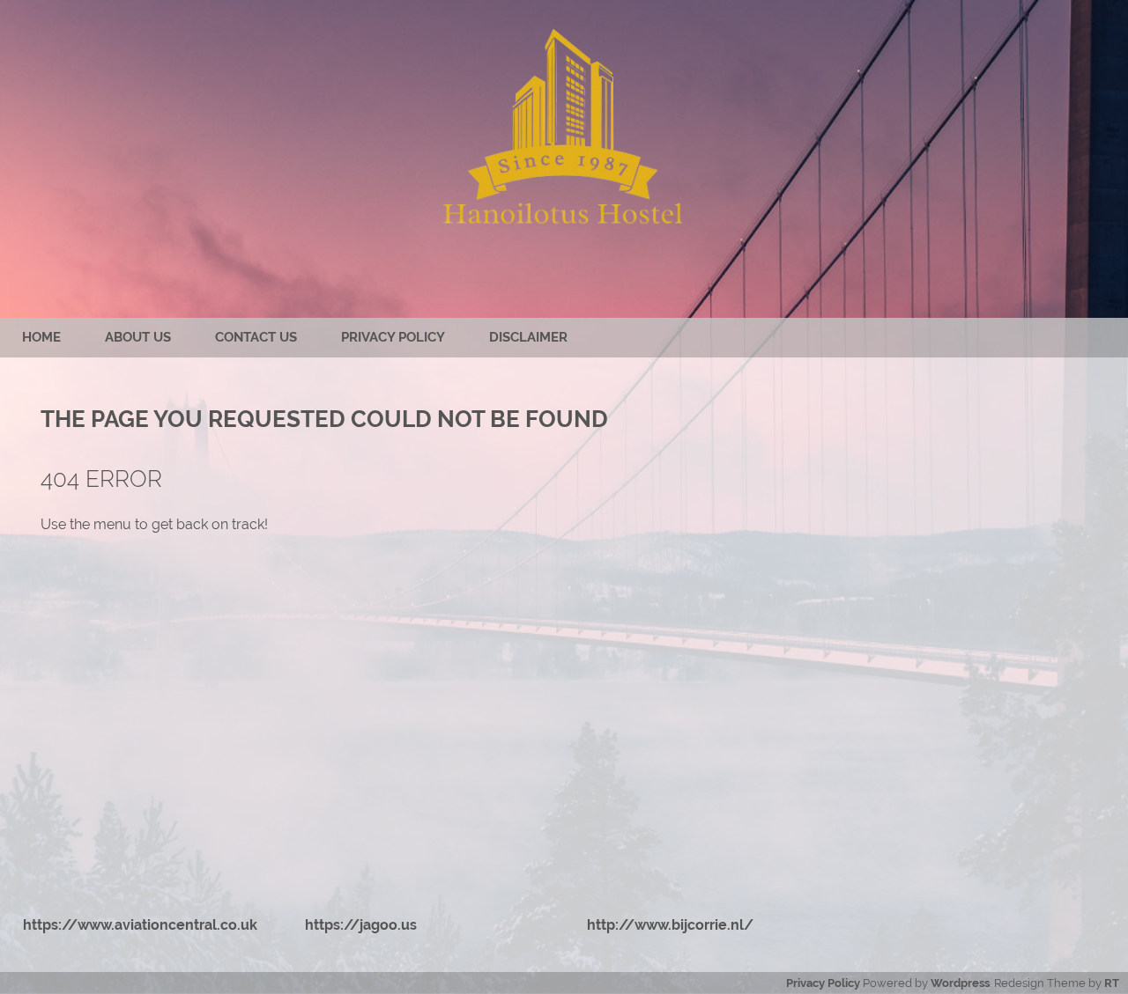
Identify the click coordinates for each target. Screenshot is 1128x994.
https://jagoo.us (361, 925)
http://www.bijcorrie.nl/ (670, 925)
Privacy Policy (393, 337)
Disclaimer (528, 337)
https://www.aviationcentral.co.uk (140, 925)
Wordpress (960, 983)
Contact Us (256, 337)
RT (1111, 983)
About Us (138, 337)
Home (41, 337)
